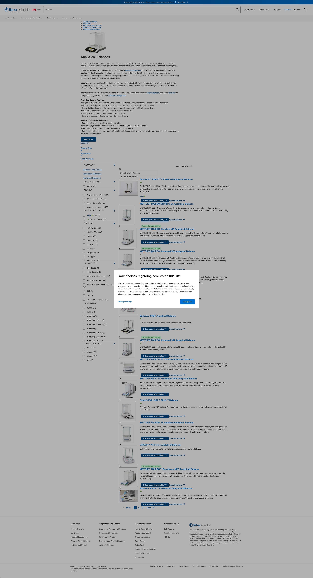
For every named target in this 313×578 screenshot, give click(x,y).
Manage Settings (125, 302)
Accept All (187, 302)
